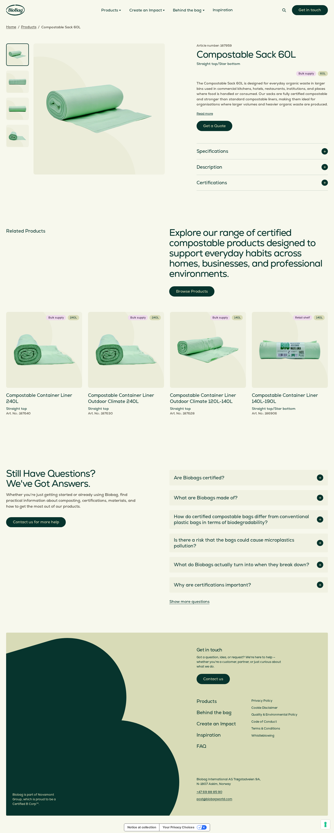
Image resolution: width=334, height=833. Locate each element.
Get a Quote (214, 125)
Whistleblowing (262, 736)
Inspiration (209, 735)
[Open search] (284, 10)
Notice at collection (141, 827)
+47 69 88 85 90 (209, 792)
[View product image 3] (17, 109)
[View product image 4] (17, 136)
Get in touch (310, 10)
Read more (205, 114)
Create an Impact (216, 724)
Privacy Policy (261, 701)
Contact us (213, 679)
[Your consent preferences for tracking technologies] (325, 824)
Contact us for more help (36, 522)
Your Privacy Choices (178, 827)
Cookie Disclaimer (264, 708)
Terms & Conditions (265, 728)
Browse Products (192, 291)
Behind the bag (214, 713)
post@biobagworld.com (214, 799)
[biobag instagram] (200, 769)
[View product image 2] (17, 82)
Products (28, 27)
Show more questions (189, 601)
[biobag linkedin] (209, 769)
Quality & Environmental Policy (274, 715)
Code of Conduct (264, 722)
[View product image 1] (17, 54)
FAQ (201, 746)
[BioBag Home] (15, 10)
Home (11, 27)
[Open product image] (99, 109)
